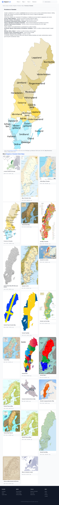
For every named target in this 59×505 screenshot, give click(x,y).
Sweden (10, 5)
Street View (32, 494)
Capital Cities (4, 494)
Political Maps (18, 492)
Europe (7, 5)
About (46, 491)
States (3, 492)
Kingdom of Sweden (17, 5)
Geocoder (32, 492)
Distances (34, 1)
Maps (23, 1)
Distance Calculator (34, 491)
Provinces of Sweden (13, 150)
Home (4, 5)
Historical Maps (19, 494)
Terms (46, 492)
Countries (3, 491)
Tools (28, 1)
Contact (46, 496)
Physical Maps (19, 491)
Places (18, 1)
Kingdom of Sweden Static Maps (15, 154)
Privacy (46, 494)
